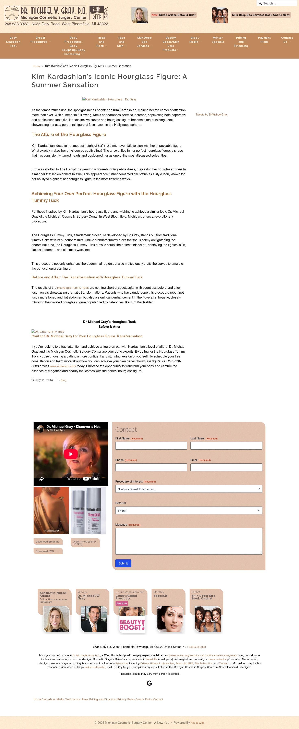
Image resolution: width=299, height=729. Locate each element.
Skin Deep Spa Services (144, 41)
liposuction (122, 663)
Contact (158, 699)
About (52, 699)
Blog (63, 380)
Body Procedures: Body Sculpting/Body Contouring (73, 46)
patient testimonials (95, 667)
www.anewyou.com (62, 366)
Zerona (223, 663)
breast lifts (151, 659)
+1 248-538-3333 (195, 647)
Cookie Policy (144, 699)
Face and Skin (121, 41)
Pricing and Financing (241, 41)
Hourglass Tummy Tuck (73, 287)
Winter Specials (218, 39)
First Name (129, 438)
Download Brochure (48, 541)
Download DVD (45, 551)
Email (200, 460)
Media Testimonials (69, 699)
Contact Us (287, 39)
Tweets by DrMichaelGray (212, 114)
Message (127, 524)
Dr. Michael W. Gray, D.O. (86, 655)
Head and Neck (101, 41)
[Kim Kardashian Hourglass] (109, 99)
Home (36, 66)
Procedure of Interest (135, 481)
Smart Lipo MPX (184, 663)
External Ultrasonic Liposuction (157, 663)
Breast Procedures (39, 39)
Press (85, 699)
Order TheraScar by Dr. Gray (84, 543)
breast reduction (218, 659)
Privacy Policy (126, 699)
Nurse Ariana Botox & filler (173, 15)
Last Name (204, 438)
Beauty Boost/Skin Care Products (171, 43)
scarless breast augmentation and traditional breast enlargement (202, 655)
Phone (126, 460)
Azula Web (197, 723)
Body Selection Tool (13, 41)
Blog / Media (194, 39)
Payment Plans (264, 39)
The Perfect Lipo (204, 663)
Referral (120, 503)
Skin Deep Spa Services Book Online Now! (261, 15)
